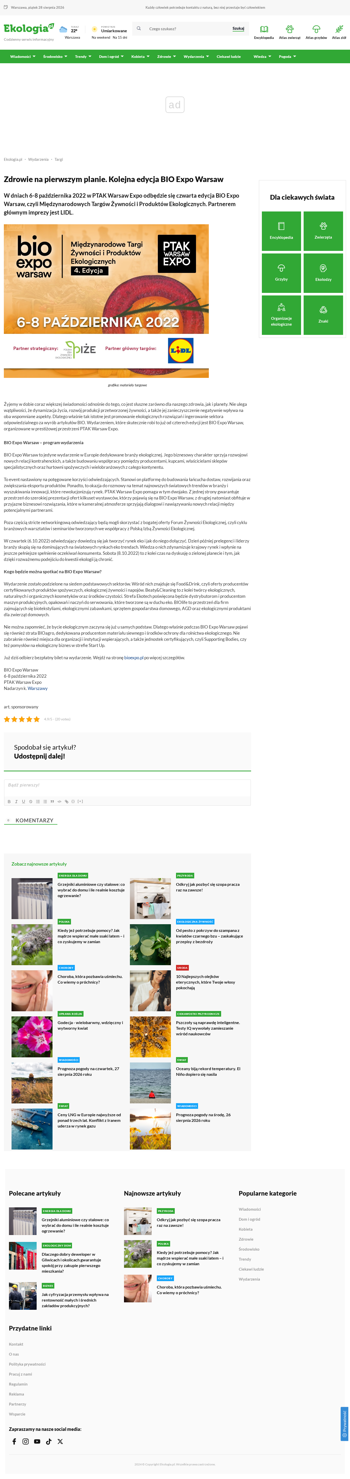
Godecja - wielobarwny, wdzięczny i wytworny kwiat (90, 1025)
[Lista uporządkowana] (38, 802)
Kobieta (246, 1229)
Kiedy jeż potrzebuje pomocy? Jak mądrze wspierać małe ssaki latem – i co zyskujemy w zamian (91, 936)
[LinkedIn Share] (234, 750)
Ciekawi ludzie (251, 1269)
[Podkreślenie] (23, 802)
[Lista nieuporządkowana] (45, 802)
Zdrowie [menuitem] (164, 56)
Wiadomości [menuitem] (20, 56)
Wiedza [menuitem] (260, 56)
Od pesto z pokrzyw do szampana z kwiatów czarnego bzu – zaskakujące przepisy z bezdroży (209, 936)
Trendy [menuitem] (81, 56)
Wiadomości (250, 1209)
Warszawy (38, 688)
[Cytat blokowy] (52, 802)
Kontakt (16, 1344)
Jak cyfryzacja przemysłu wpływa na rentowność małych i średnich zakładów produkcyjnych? (75, 1300)
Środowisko (249, 1249)
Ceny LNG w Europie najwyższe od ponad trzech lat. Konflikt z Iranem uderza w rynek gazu (89, 1120)
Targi (59, 159)
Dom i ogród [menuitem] (109, 56)
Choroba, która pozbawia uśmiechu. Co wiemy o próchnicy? (90, 979)
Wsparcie (17, 1414)
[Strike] (30, 802)
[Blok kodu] (59, 802)
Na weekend (101, 37)
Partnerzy (17, 1404)
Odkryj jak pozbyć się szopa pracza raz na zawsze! (208, 887)
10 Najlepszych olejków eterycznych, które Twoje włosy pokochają (205, 982)
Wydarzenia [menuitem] (194, 56)
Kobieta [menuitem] (138, 56)
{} (73, 801)
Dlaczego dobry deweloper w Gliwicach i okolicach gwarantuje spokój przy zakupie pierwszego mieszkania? (71, 1262)
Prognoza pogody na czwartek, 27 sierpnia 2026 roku (88, 1071)
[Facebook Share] (207, 750)
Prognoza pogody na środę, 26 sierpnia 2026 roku (203, 1117)
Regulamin (18, 1384)
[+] (80, 801)
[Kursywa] (16, 802)
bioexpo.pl (133, 657)
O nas (14, 1354)
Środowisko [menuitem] (53, 56)
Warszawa (72, 37)
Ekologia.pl (13, 159)
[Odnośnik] (66, 802)
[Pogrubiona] (9, 802)
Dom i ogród (249, 1219)
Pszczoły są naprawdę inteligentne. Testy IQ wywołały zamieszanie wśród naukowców (208, 1028)
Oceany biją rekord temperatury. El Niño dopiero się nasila (208, 1071)
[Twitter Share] (220, 750)
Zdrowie (246, 1239)
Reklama (16, 1394)
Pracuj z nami (20, 1374)
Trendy (245, 1259)
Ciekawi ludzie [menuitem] (229, 56)
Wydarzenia (38, 159)
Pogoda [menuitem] (285, 56)
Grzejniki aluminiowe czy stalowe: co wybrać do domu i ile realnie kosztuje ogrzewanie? (91, 890)
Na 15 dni (120, 37)
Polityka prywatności (27, 1364)
